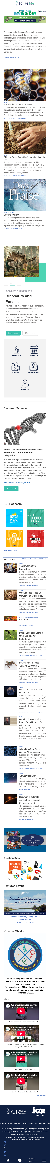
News (10, 1123)
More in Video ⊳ (41, 1095)
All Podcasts (11, 550)
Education (46, 1123)
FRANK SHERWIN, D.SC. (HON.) (30, 585)
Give (35, 1123)
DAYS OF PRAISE (9, 213)
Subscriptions (31, 1137)
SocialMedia (32, 1160)
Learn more (13, 333)
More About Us (11, 58)
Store (40, 1123)
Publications (17, 1123)
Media (25, 1123)
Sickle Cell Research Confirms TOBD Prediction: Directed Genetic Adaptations (23, 452)
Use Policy (9, 1137)
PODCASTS (42, 559)
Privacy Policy (20, 1137)
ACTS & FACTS (32, 559)
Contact (41, 1137)
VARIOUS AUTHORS (27, 625)
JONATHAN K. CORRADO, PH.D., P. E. (32, 655)
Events (30, 1123)
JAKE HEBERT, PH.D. (27, 819)
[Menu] (44, 1160)
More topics (30, 333)
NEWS (5, 102)
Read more (11, 489)
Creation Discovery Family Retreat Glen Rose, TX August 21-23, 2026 (25, 919)
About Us (3, 1123)
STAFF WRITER (25, 790)
